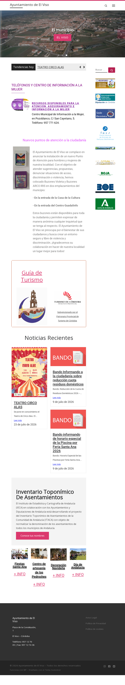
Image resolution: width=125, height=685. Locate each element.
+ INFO (19, 583)
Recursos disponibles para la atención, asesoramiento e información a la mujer (55, 116)
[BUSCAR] (101, 70)
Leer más (18, 430)
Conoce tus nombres (32, 545)
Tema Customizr (53, 679)
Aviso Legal (91, 627)
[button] (84, 72)
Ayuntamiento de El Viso (31, 675)
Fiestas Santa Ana (20, 575)
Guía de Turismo (32, 285)
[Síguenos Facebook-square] (109, 676)
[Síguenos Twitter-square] (114, 676)
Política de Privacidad (96, 633)
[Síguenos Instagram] (105, 676)
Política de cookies (95, 638)
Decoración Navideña (58, 576)
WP (25, 679)
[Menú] (113, 5)
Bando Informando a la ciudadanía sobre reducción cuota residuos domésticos (60, 72)
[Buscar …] (111, 70)
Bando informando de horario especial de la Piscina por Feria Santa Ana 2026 (67, 452)
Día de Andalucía (78, 575)
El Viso (62, 37)
